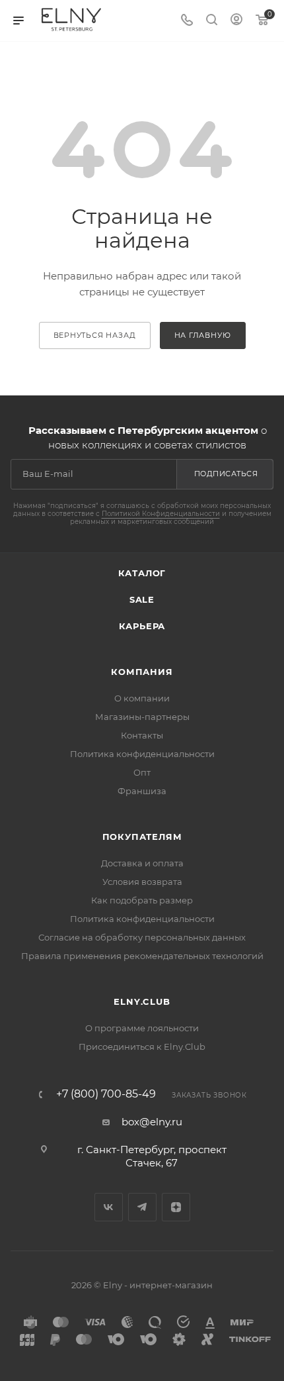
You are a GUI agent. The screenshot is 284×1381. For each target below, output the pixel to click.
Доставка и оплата (142, 863)
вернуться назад (94, 335)
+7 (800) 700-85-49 (106, 1094)
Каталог (142, 573)
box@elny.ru (152, 1121)
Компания (141, 671)
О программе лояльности (142, 1028)
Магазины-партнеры (142, 716)
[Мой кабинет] (236, 21)
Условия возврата (142, 881)
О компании (142, 698)
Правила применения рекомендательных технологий (142, 955)
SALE (142, 599)
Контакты (142, 735)
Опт (142, 772)
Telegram (142, 1207)
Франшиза (142, 791)
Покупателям (142, 836)
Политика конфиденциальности (142, 753)
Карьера (142, 626)
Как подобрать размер (142, 900)
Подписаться (226, 473)
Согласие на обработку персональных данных (142, 937)
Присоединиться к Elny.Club (142, 1046)
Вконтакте (108, 1207)
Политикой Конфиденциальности (161, 513)
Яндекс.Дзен (176, 1207)
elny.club (142, 1001)
